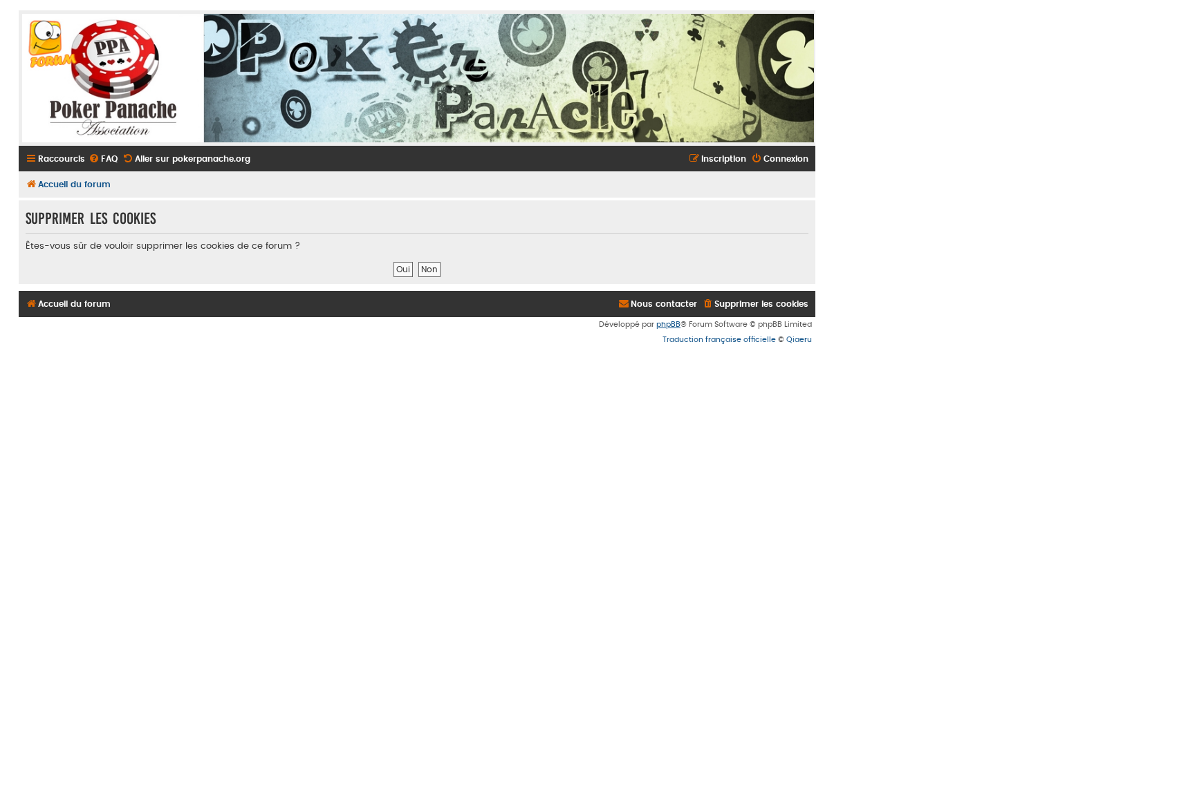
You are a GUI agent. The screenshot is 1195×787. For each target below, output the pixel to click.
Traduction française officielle (719, 339)
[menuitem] (103, 159)
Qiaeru (799, 339)
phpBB (668, 324)
